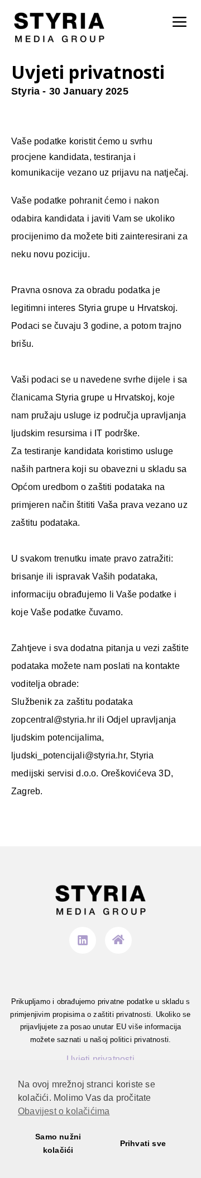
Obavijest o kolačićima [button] (63, 1111)
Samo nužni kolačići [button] (58, 1143)
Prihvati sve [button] (143, 1143)
